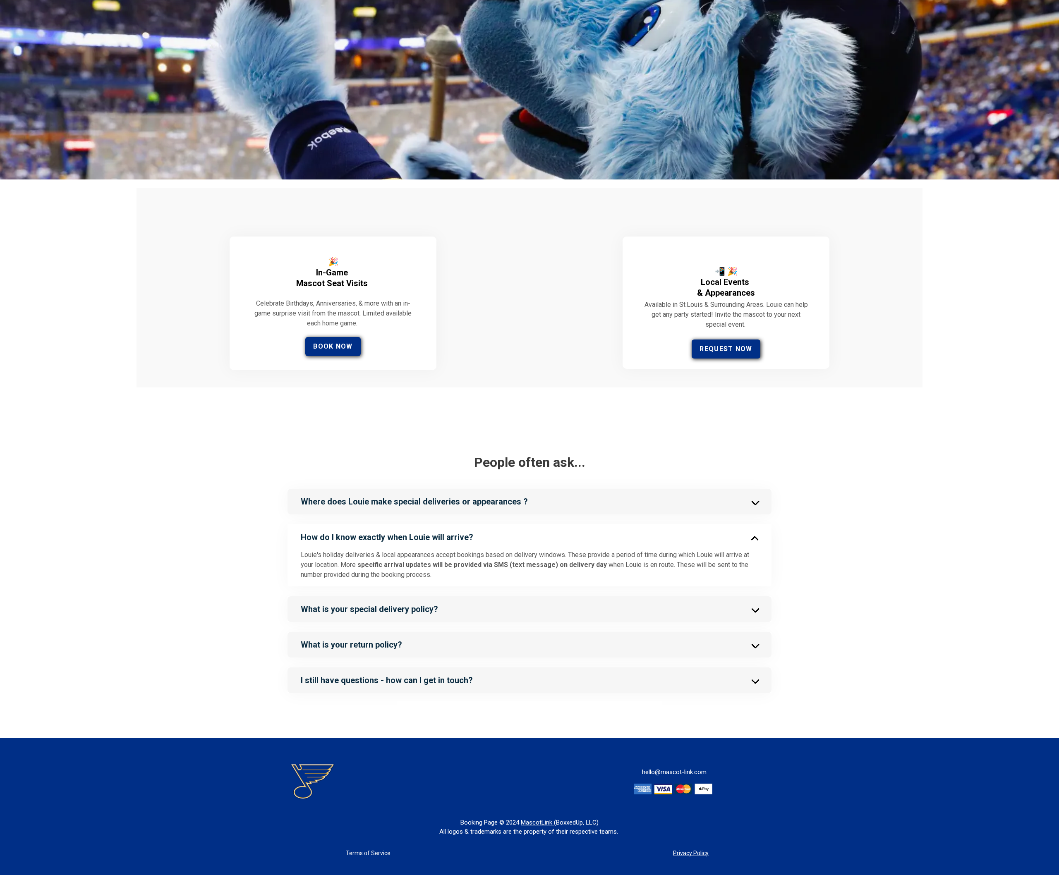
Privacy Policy (691, 853)
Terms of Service (368, 853)
